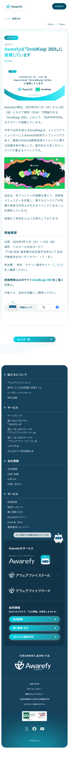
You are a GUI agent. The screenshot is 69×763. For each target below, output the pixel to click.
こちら (57, 265)
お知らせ (16, 19)
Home (51, 24)
